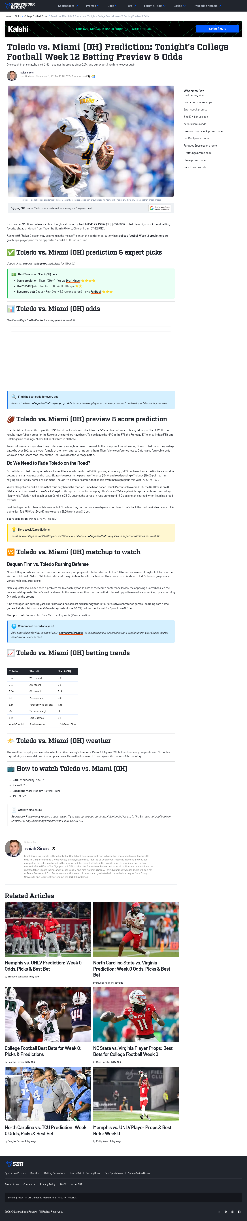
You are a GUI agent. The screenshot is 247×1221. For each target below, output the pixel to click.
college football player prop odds (51, 403)
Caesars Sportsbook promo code (203, 131)
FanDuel (96, 291)
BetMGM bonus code (196, 116)
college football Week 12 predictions (141, 235)
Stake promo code (195, 160)
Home (8, 16)
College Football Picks (35, 16)
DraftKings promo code (198, 152)
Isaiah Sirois (27, 72)
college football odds (30, 320)
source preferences (71, 632)
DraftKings (73, 280)
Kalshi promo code (195, 167)
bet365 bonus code (195, 123)
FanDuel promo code (196, 138)
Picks (18, 16)
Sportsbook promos (195, 109)
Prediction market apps (198, 102)
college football (96, 536)
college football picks (46, 263)
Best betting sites (194, 95)
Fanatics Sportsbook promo (200, 145)
